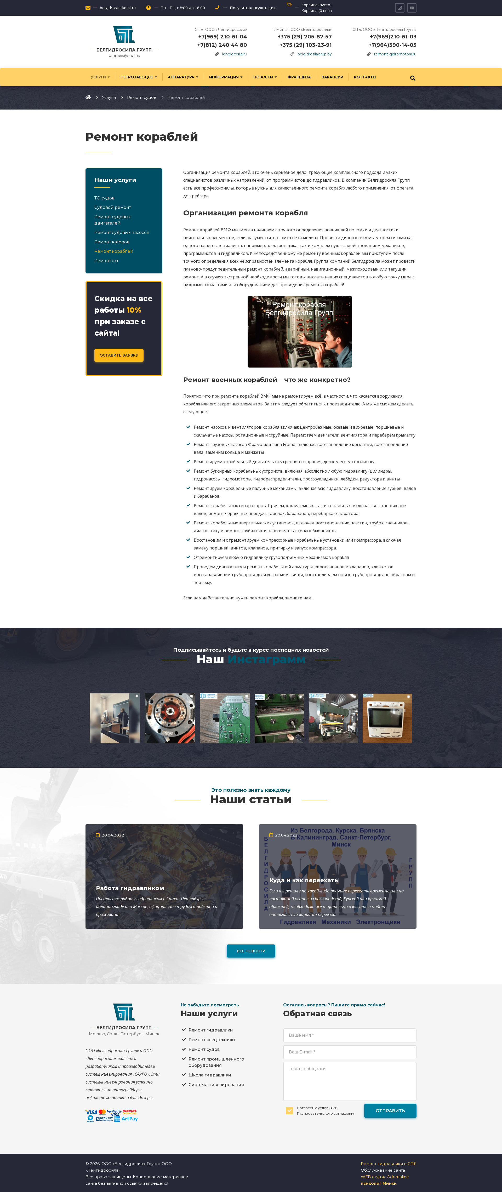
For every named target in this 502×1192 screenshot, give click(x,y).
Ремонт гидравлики (211, 1030)
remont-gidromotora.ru (395, 54)
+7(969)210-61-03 (393, 36)
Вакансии (332, 77)
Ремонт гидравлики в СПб (389, 1163)
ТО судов (104, 198)
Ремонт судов (204, 1049)
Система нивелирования (216, 1084)
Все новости (251, 951)
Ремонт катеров (111, 241)
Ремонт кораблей (113, 251)
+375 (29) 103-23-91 (305, 45)
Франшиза (299, 77)
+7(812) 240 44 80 (222, 45)
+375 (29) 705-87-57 (304, 36)
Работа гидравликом (130, 888)
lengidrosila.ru (234, 54)
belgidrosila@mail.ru (118, 7)
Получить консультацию (253, 7)
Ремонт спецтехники (212, 1039)
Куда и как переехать (303, 880)
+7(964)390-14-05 (392, 45)
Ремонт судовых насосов (121, 232)
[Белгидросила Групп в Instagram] (399, 8)
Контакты (365, 77)
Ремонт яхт (106, 260)
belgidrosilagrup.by (315, 54)
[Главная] (88, 97)
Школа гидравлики (210, 1075)
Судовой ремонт (112, 207)
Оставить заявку (119, 355)
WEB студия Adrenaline (385, 1176)
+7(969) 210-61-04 (222, 36)
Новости (263, 77)
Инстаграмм (266, 659)
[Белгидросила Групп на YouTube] (412, 8)
